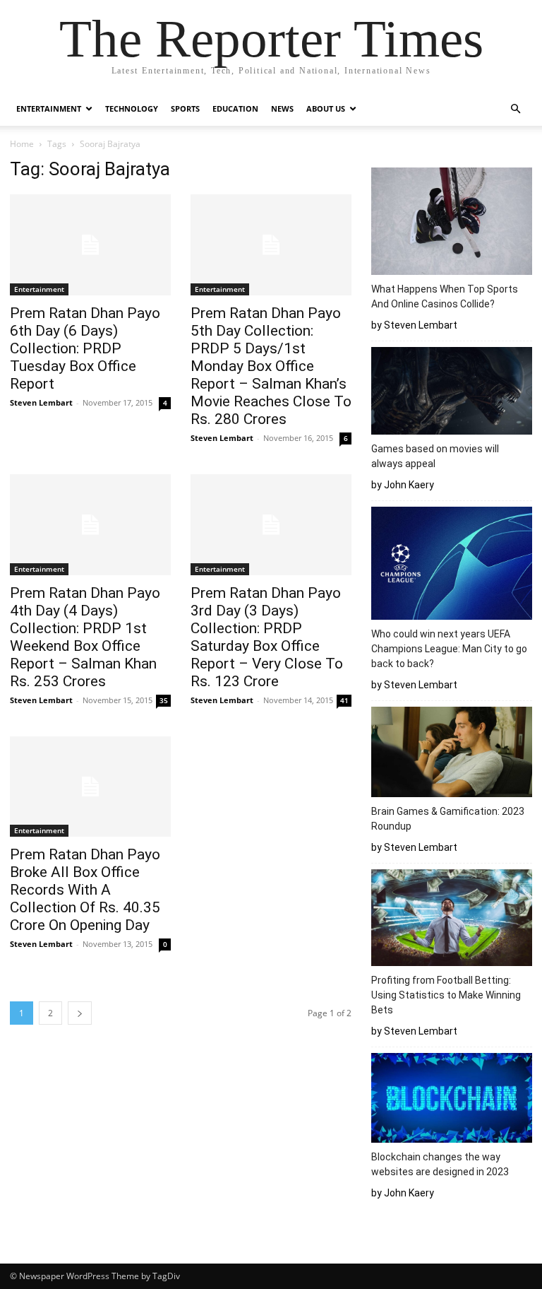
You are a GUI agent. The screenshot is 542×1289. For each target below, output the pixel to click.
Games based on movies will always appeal (435, 456)
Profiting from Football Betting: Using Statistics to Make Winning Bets (446, 995)
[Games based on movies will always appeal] (451, 393)
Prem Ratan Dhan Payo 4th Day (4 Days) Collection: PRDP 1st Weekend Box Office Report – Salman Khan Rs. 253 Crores (85, 637)
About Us (325, 108)
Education (235, 108)
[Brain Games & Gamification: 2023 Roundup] (451, 754)
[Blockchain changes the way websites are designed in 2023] (451, 1100)
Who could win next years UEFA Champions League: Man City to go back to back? (449, 648)
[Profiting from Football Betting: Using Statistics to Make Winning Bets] (451, 919)
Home (22, 144)
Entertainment (48, 108)
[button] (515, 109)
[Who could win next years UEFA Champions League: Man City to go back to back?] (451, 565)
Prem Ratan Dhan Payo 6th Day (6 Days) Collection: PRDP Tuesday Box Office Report (85, 348)
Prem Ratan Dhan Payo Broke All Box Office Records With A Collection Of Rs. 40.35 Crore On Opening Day (85, 890)
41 (344, 700)
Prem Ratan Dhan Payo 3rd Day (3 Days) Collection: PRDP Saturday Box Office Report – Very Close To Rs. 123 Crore (267, 637)
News (282, 108)
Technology (131, 108)
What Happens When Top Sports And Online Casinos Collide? (444, 296)
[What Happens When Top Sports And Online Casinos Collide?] (451, 223)
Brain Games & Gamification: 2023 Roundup (447, 819)
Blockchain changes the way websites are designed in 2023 (442, 1164)
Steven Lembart (41, 402)
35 (163, 700)
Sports (185, 108)
